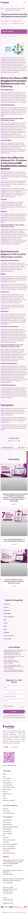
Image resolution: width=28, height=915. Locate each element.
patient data (16, 359)
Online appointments (14, 264)
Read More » (14, 504)
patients (3, 376)
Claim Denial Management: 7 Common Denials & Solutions (14, 540)
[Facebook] (4, 747)
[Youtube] (14, 747)
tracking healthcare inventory (8, 340)
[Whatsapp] (9, 747)
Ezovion (24, 912)
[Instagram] (12, 747)
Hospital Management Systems (14, 69)
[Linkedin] (17, 747)
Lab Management (13, 296)
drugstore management (11, 315)
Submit (14, 711)
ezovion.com (8, 426)
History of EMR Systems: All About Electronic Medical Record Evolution (14, 581)
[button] (9, 441)
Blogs (2, 8)
